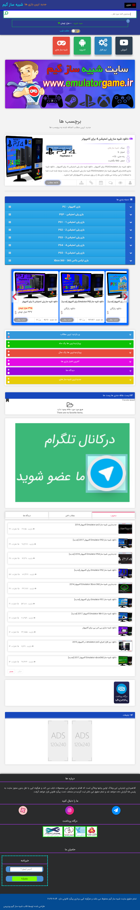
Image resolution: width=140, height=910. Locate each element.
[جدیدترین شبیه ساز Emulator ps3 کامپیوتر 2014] (124, 528)
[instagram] (70, 810)
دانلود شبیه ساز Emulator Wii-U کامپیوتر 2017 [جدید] (94, 613)
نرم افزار (103, 50)
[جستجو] (6, 13)
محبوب (113, 515)
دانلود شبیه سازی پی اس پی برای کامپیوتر (99, 628)
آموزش (124, 50)
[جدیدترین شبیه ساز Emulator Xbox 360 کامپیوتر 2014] (124, 588)
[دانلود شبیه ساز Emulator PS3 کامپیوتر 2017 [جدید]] (124, 543)
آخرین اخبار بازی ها (70, 361)
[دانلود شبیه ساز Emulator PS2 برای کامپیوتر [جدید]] (124, 573)
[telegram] (116, 810)
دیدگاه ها (70, 370)
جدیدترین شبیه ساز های (70, 379)
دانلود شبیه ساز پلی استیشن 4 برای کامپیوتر (105, 139)
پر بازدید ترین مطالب (70, 334)
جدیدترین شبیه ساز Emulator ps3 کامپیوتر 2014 (95, 524)
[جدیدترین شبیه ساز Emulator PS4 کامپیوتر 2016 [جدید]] (124, 558)
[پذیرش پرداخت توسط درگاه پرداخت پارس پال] (121, 704)
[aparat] (23, 810)
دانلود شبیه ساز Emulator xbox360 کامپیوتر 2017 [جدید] (92, 657)
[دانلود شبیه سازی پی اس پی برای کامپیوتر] (124, 631)
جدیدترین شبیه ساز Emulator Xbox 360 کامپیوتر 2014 (92, 584)
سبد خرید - (71, 23)
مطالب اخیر (70, 515)
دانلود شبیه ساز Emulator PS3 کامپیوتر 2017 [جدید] (94, 540)
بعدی (11, 671)
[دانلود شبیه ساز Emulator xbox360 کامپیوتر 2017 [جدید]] (124, 660)
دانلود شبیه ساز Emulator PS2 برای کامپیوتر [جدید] (95, 570)
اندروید (82, 50)
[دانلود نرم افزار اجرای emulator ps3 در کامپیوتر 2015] (124, 646)
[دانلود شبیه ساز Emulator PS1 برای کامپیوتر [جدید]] (124, 602)
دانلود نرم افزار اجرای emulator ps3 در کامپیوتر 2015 (94, 642)
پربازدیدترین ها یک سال (70, 352)
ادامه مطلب (52, 183)
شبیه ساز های (61, 50)
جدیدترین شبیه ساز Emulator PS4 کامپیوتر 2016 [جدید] (92, 554)
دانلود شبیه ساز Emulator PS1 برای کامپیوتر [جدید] (95, 599)
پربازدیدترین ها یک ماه (70, 343)
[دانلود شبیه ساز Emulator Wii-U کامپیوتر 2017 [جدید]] (124, 617)
